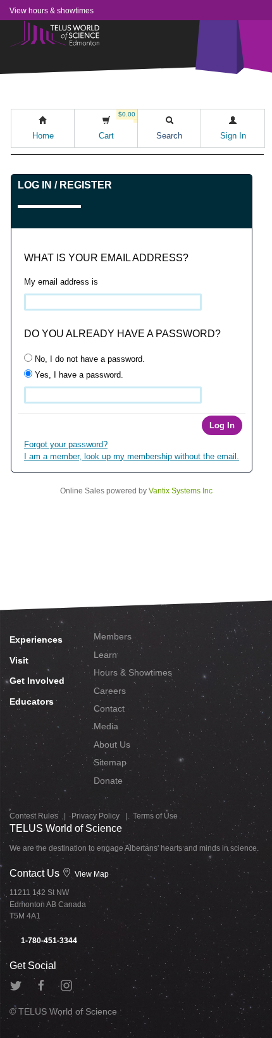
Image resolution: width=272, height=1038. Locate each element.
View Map (91, 874)
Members (113, 636)
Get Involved (37, 681)
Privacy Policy (95, 816)
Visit (18, 660)
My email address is (61, 282)
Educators (31, 701)
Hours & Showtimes (133, 672)
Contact (109, 708)
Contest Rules (33, 816)
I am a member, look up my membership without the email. (131, 456)
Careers (110, 691)
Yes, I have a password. (77, 375)
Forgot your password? (66, 444)
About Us (112, 744)
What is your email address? (106, 257)
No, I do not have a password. (88, 359)
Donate (108, 780)
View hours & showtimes (51, 10)
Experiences (36, 639)
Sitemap (110, 762)
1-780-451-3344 (48, 940)
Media (106, 726)
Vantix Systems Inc (181, 490)
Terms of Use (155, 816)
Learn (105, 655)
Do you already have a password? (122, 333)
